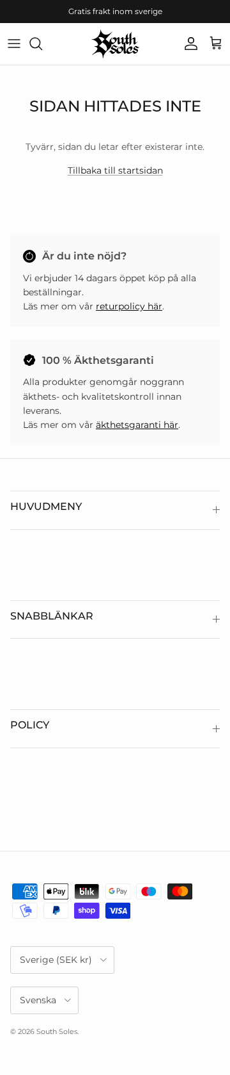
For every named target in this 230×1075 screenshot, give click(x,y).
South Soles (56, 1031)
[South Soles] (115, 43)
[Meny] (14, 43)
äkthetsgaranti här (137, 425)
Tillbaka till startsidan (115, 170)
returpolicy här (129, 306)
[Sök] (42, 43)
